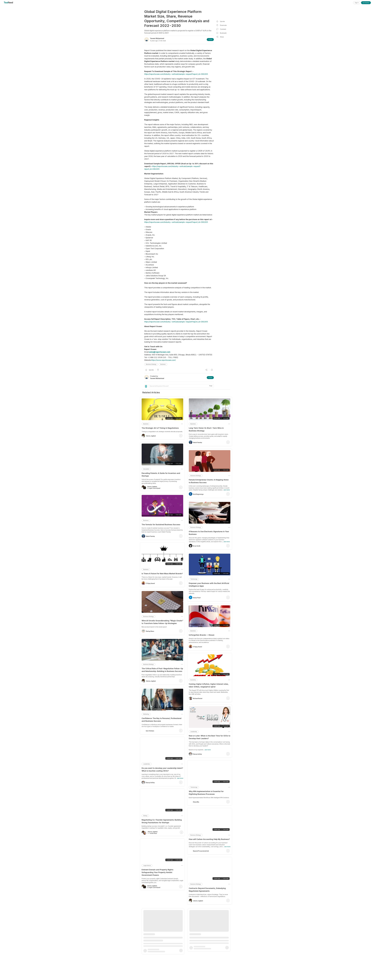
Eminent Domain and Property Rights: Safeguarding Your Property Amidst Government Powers (158, 872)
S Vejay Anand (197, 647)
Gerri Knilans (150, 731)
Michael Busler (197, 698)
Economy (193, 680)
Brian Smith (196, 546)
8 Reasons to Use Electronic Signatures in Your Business (209, 532)
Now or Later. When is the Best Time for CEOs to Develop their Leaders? (209, 737)
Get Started (366, 2)
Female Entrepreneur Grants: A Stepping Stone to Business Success (209, 481)
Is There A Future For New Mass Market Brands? (162, 574)
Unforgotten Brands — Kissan (201, 635)
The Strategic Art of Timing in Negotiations (160, 428)
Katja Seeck (149, 940)
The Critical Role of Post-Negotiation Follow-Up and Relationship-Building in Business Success (162, 669)
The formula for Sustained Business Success (161, 525)
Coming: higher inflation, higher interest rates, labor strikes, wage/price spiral (209, 685)
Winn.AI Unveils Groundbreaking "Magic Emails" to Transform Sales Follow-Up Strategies (162, 622)
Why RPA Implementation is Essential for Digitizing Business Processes (206, 792)
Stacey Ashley (197, 754)
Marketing (146, 714)
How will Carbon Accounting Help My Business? (209, 839)
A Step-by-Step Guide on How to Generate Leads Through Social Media (160, 925)
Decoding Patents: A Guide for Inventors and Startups (161, 474)
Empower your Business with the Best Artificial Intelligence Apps (209, 584)
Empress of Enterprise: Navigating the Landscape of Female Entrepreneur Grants (207, 939)
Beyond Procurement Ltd (201, 851)
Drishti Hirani (153, 833)
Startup (145, 815)
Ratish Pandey (197, 442)
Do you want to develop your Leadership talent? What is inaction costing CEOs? (162, 769)
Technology (193, 579)
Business (163, 364)
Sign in (357, 2)
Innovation (146, 469)
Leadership (193, 731)
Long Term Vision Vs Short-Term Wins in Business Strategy (206, 429)
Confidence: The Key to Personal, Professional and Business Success (161, 719)
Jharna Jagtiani (198, 901)
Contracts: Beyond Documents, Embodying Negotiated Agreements (207, 889)
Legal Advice (147, 865)
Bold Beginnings (198, 494)
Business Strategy (151, 364)
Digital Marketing (148, 919)
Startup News (150, 631)
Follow (210, 39)
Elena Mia (196, 802)
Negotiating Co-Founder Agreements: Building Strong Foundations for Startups (162, 821)
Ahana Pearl (197, 598)
